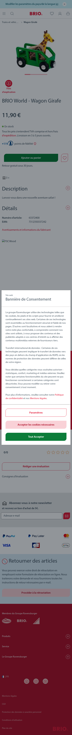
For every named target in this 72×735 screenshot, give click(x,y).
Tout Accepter (36, 437)
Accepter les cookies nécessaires (36, 425)
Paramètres (36, 412)
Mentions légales (38, 398)
